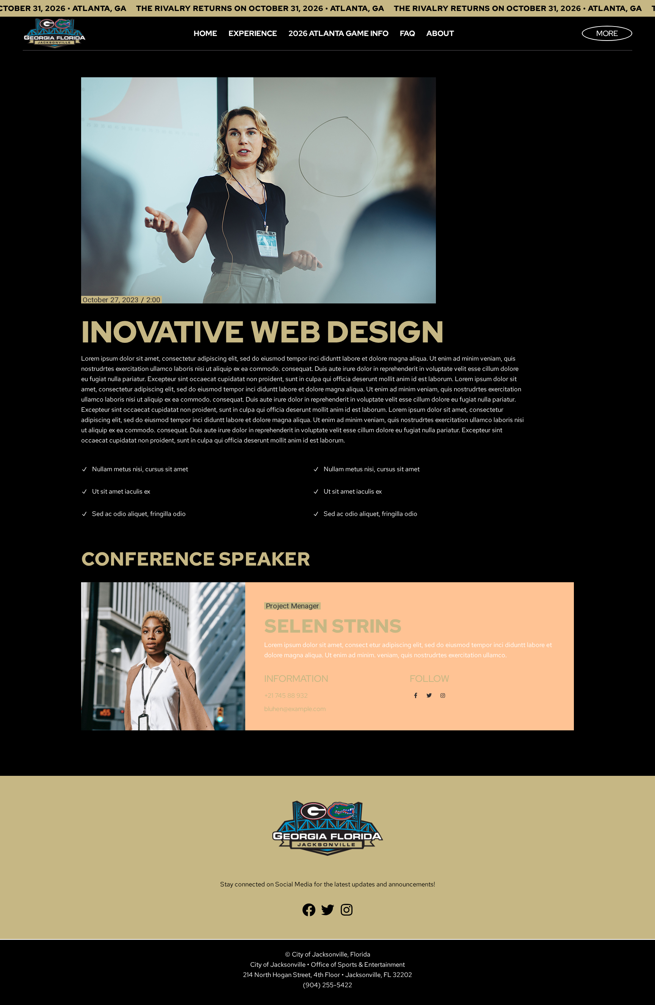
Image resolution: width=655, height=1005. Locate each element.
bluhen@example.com (295, 709)
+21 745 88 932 (286, 695)
